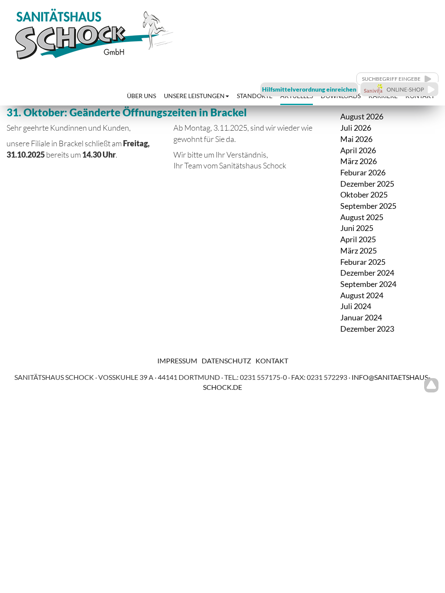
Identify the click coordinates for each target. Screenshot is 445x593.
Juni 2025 (356, 228)
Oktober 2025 (364, 194)
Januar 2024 (361, 317)
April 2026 (358, 150)
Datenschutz (226, 360)
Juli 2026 (355, 127)
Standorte (254, 95)
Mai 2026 (356, 139)
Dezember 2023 (367, 328)
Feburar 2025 (362, 262)
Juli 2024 (355, 306)
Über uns (141, 95)
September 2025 (368, 206)
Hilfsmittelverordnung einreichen (309, 89)
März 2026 (358, 161)
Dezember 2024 (367, 272)
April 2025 (358, 239)
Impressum (177, 360)
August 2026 (361, 116)
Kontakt (272, 360)
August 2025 (361, 217)
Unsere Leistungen (194, 95)
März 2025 (358, 250)
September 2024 (368, 284)
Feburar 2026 (362, 172)
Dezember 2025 (367, 183)
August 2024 (361, 295)
